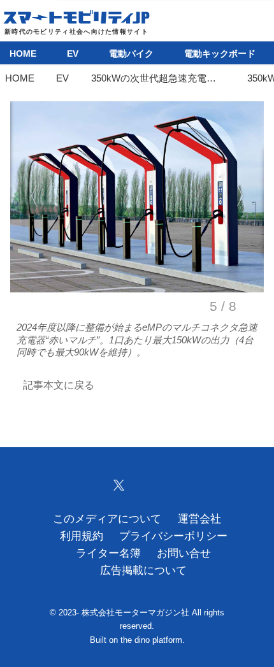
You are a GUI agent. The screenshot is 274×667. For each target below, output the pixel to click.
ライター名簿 (108, 553)
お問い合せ (184, 553)
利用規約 (81, 536)
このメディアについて (107, 519)
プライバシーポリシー (173, 536)
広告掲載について (143, 570)
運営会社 (199, 519)
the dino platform (151, 640)
